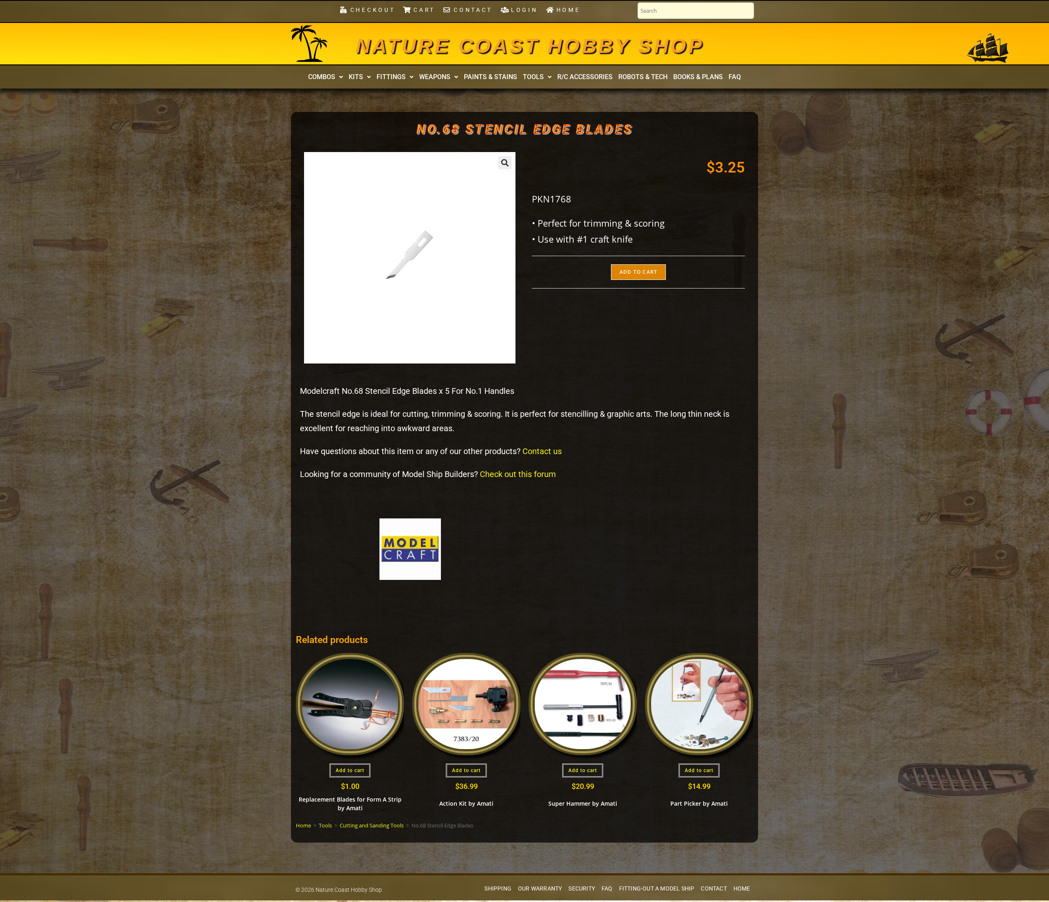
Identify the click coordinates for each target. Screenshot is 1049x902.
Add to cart (638, 271)
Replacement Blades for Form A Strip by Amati (350, 803)
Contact (714, 888)
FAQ (735, 77)
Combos (321, 77)
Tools (533, 77)
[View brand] (410, 548)
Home (303, 825)
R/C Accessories (585, 77)
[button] (325, 77)
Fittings (391, 77)
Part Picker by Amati (699, 803)
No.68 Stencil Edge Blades (524, 129)
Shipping (497, 888)
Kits (356, 77)
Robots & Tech (643, 77)
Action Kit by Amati (466, 803)
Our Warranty (540, 888)
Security (581, 888)
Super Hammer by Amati (582, 803)
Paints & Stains (490, 77)
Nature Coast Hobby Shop (530, 46)
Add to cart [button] (350, 770)
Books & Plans (698, 77)
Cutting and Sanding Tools (372, 825)
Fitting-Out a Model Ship (657, 888)
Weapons (434, 77)
